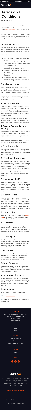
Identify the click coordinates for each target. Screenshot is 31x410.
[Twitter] (15, 361)
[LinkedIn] (19, 361)
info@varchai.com (10, 296)
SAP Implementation (17, 1)
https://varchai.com (10, 29)
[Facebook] (12, 361)
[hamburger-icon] (28, 5)
